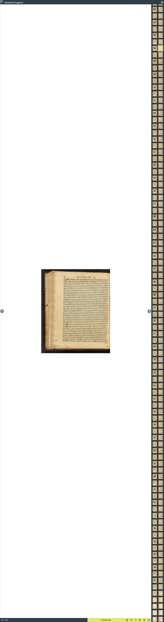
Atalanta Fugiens (14, 2)
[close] (162, 2)
